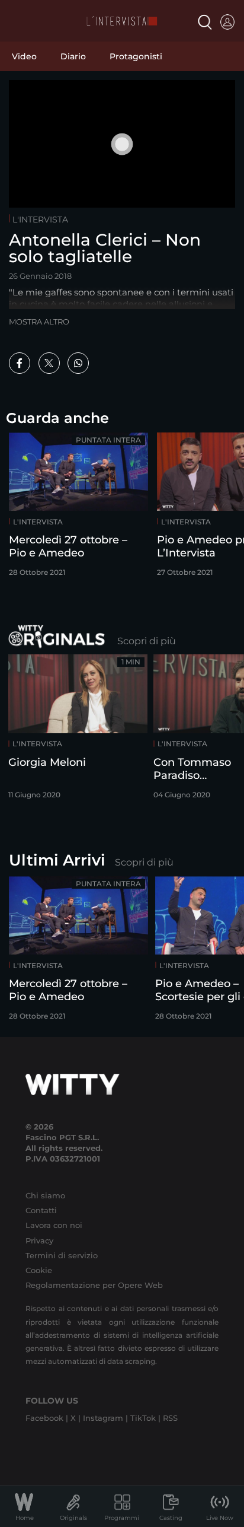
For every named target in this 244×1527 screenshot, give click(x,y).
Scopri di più (146, 641)
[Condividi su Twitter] (49, 363)
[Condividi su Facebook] (19, 363)
